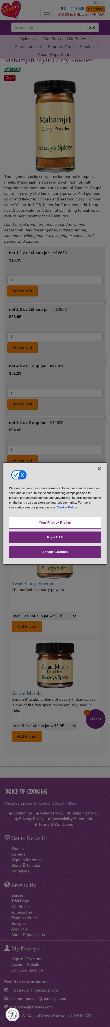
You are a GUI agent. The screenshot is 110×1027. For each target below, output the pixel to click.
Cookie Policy (67, 507)
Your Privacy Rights (55, 522)
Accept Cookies (55, 551)
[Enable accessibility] (12, 1014)
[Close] (99, 469)
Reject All (55, 537)
